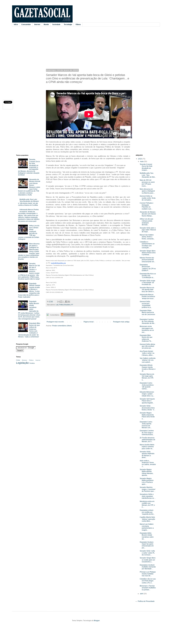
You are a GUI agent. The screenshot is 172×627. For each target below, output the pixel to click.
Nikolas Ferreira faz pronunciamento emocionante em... (147, 260)
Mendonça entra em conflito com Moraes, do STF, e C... (147, 504)
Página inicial (89, 322)
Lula (57, 304)
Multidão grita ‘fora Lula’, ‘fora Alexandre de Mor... (148, 175)
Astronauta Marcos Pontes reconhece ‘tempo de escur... (147, 296)
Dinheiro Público (27, 360)
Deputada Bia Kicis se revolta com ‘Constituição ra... (148, 276)
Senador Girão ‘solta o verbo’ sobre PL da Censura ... (147, 553)
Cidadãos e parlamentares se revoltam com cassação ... (147, 245)
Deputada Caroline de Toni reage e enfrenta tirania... (147, 432)
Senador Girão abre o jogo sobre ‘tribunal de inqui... (148, 230)
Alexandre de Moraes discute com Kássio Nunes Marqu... (148, 214)
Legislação (22, 362)
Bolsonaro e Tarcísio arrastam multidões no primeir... (148, 588)
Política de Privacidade (146, 601)
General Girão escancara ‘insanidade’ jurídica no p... (146, 304)
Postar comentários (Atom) (62, 326)
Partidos (32, 363)
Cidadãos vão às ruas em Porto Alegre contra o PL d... (148, 581)
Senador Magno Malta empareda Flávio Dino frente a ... (147, 416)
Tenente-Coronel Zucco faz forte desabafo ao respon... (146, 167)
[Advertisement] (81, 47)
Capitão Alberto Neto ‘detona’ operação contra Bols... (147, 519)
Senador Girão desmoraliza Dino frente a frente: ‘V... (147, 408)
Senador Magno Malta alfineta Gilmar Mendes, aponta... (146, 472)
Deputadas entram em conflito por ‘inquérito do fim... (147, 512)
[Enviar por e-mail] (58, 301)
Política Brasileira (64, 304)
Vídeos (78, 24)
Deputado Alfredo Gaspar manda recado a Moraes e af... (147, 368)
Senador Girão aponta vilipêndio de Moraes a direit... (147, 454)
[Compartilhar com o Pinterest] (68, 301)
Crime (18, 360)
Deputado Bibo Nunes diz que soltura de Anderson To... (146, 338)
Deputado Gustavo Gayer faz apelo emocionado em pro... (147, 545)
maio (142, 161)
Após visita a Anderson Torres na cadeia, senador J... (148, 463)
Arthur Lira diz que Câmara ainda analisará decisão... (146, 222)
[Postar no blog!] (61, 301)
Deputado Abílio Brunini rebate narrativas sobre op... (147, 536)
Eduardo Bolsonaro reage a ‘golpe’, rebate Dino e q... (147, 394)
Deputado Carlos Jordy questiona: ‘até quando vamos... (147, 386)
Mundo (46, 24)
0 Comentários (69, 315)
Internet (37, 24)
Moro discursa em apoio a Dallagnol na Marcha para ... (147, 191)
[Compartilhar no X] (63, 301)
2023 (140, 159)
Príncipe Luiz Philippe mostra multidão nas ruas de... (148, 574)
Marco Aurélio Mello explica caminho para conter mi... (147, 447)
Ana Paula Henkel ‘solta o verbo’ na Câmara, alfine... (147, 353)
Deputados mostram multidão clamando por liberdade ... (148, 567)
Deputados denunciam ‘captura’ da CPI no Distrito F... (148, 267)
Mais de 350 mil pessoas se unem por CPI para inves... (147, 183)
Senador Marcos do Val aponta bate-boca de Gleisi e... (147, 289)
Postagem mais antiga (121, 322)
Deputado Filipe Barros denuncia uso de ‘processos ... (147, 313)
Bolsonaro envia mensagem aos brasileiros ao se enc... (147, 329)
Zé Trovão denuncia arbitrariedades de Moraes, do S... (147, 440)
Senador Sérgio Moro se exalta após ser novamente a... (147, 560)
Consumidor (26, 24)
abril (142, 594)
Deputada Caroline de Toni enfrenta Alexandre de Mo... (147, 321)
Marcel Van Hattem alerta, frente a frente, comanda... (147, 237)
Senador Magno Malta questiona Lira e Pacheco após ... (146, 481)
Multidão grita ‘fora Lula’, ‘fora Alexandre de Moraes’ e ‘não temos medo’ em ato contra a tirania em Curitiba (28, 202)
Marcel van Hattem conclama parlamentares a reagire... (147, 527)
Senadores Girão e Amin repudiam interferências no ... (148, 496)
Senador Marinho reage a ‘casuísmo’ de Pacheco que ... (148, 489)
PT (72, 304)
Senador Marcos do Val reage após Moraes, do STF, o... (147, 377)
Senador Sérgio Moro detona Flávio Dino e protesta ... (148, 253)
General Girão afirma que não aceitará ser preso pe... (147, 346)
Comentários (54, 315)
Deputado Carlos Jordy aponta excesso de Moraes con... (146, 425)
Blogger (97, 621)
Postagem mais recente (55, 322)
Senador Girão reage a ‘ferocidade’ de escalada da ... (147, 283)
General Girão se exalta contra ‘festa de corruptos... (147, 198)
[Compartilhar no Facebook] (66, 301)
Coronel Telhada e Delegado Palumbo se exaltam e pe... (146, 206)
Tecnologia (68, 24)
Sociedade (56, 24)
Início (16, 24)
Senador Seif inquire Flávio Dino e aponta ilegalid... (147, 401)
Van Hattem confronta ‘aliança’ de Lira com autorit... (147, 360)
